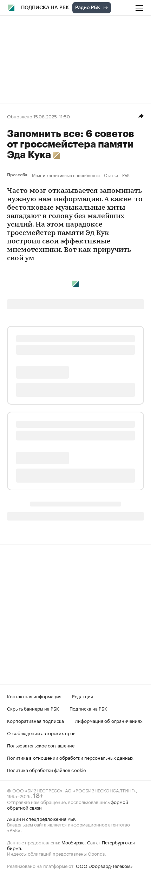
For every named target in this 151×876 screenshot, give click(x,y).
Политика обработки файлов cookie (46, 769)
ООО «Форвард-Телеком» (104, 865)
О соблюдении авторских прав (41, 732)
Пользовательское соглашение (40, 744)
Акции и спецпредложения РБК (41, 818)
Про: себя (18, 175)
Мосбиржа (73, 841)
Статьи (111, 175)
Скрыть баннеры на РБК (33, 708)
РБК (126, 175)
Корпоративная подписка (35, 720)
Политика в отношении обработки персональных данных (70, 757)
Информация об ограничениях (108, 720)
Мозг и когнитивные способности (66, 175)
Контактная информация (34, 695)
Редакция (82, 695)
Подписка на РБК (88, 708)
